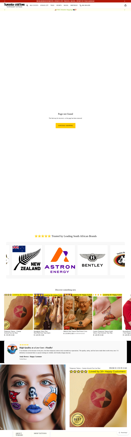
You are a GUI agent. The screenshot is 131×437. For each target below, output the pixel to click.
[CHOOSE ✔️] (30, 326)
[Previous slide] (5, 10)
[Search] (27, 5)
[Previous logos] (6, 260)
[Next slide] (124, 10)
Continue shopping (65, 125)
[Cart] (125, 5)
